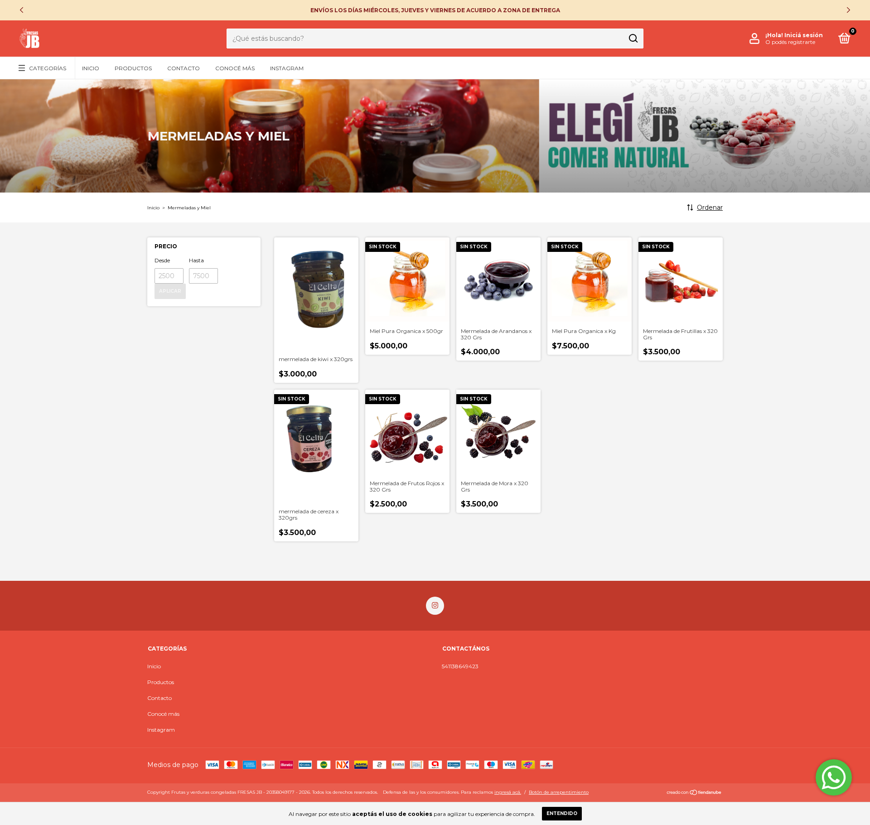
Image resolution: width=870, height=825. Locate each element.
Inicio (90, 68)
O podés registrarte (790, 42)
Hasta (196, 260)
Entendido (561, 813)
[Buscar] (632, 38)
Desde (162, 260)
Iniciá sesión (803, 35)
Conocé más (235, 68)
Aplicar (170, 291)
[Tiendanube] (694, 793)
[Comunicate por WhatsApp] (834, 777)
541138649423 (460, 666)
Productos (133, 68)
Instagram (287, 68)
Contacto (183, 68)
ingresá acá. (507, 792)
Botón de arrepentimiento (559, 792)
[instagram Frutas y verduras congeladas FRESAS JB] (435, 606)
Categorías (47, 68)
